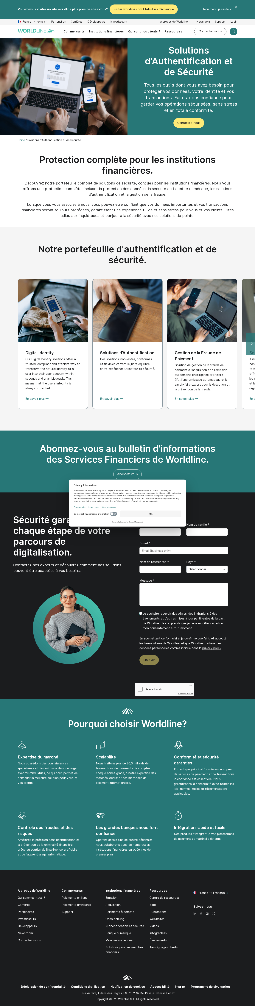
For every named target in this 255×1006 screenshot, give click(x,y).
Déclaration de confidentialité (43, 986)
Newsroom (203, 21)
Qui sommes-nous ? (31, 897)
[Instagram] (213, 914)
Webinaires (157, 919)
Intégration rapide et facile (200, 827)
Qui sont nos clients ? (144, 31)
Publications (158, 912)
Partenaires (58, 21)
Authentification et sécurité (124, 926)
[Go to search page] (233, 31)
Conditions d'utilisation (88, 986)
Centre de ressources (165, 897)
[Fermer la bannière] (235, 9)
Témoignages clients (164, 947)
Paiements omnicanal (76, 905)
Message (147, 580)
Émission (111, 897)
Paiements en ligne (75, 897)
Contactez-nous (210, 31)
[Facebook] (201, 914)
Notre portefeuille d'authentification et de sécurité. (127, 254)
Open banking (114, 919)
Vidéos (154, 926)
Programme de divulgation (210, 986)
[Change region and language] (227, 893)
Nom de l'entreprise (154, 562)
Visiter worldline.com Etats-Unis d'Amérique (143, 9)
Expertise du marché (38, 757)
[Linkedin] (194, 914)
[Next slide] (250, 344)
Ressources (173, 31)
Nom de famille (197, 524)
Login (234, 21)
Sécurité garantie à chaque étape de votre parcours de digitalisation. (61, 536)
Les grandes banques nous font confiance (127, 830)
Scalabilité (106, 757)
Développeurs (96, 22)
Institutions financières (106, 31)
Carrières (76, 22)
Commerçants (74, 31)
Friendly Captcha (185, 693)
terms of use (153, 643)
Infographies (158, 933)
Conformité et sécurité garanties (196, 760)
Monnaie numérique (119, 940)
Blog (153, 905)
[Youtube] (207, 914)
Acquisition (113, 905)
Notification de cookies (128, 986)
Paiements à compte (119, 912)
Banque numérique (118, 933)
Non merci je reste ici (217, 9)
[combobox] (207, 569)
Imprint (180, 986)
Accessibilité (160, 986)
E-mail (144, 543)
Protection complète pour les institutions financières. (128, 165)
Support (220, 22)
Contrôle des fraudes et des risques (45, 830)
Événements (158, 940)
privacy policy (211, 648)
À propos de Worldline (174, 21)
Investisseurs (119, 22)
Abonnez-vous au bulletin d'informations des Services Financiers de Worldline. (127, 454)
